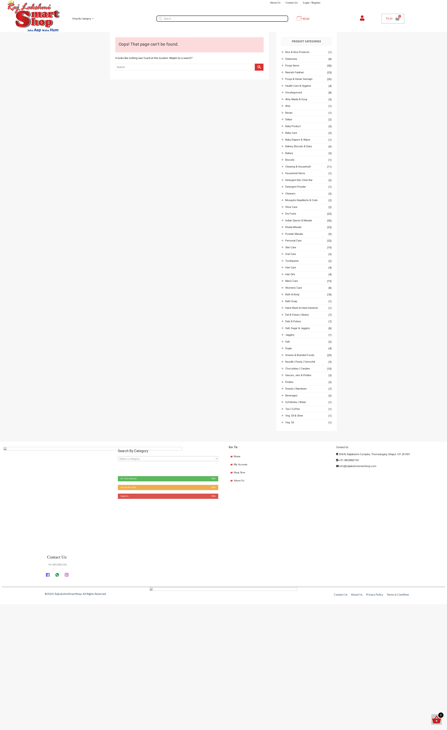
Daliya (288, 119)
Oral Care (290, 254)
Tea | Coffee (292, 409)
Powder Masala (294, 234)
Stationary (291, 58)
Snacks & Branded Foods (299, 355)
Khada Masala (293, 227)
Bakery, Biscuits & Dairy (298, 146)
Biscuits (289, 159)
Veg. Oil (289, 422)
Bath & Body (292, 294)
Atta (287, 106)
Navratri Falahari (294, 72)
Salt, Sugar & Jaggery (297, 328)
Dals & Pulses (293, 321)
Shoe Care (291, 207)
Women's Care (293, 287)
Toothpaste (292, 260)
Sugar (288, 348)
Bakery (289, 153)
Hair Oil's (290, 274)
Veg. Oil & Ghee (294, 415)
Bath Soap (291, 301)
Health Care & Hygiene (298, 85)
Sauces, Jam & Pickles (298, 375)
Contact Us (292, 2)
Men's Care (291, 281)
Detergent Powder (295, 186)
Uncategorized (293, 92)
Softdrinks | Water (295, 402)
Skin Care (290, 247)
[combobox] (168, 458)
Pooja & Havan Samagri (298, 79)
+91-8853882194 (348, 460)
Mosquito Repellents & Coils (301, 200)
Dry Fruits (290, 213)
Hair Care (290, 267)
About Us (275, 2)
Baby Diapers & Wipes (297, 139)
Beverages (291, 395)
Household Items (295, 173)
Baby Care (291, 132)
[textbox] (168, 458)
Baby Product (293, 126)
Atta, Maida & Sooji (296, 99)
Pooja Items (292, 65)
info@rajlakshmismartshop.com (357, 466)
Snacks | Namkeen (296, 388)
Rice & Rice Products (297, 52)
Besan (288, 112)
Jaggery (289, 334)
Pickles (289, 382)
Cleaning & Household (298, 166)
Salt (287, 341)
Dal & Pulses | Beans (297, 314)
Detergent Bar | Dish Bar (299, 180)
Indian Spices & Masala (298, 220)
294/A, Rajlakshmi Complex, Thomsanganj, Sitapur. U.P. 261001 (374, 454)
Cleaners (290, 193)
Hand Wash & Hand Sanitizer (301, 307)
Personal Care (293, 240)
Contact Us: (57, 557)
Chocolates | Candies (297, 368)
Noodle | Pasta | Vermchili (300, 361)
